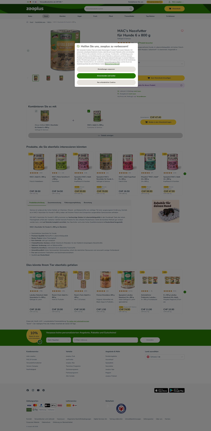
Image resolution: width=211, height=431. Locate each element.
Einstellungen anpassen (106, 69)
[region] (106, 65)
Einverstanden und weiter (106, 76)
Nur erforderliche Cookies (106, 82)
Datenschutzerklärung (112, 64)
